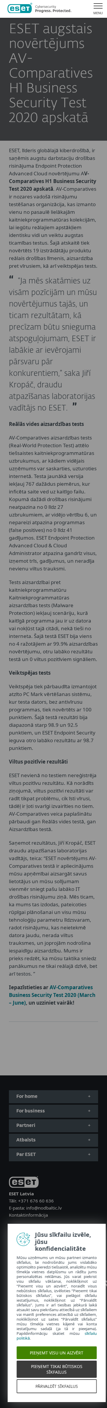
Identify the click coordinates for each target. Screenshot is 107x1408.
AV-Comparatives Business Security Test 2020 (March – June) (52, 995)
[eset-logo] (24, 1183)
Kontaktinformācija (28, 1215)
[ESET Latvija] (39, 9)
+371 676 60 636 (36, 1201)
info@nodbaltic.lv (44, 1208)
